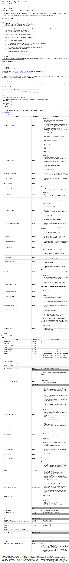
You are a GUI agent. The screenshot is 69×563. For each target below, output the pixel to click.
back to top (5, 333)
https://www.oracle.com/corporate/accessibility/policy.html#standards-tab (13, 557)
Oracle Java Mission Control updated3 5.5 (12, 78)
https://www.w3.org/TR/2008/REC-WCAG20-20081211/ (24, 91)
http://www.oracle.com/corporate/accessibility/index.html (14, 84)
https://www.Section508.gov (17, 93)
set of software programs (49, 227)
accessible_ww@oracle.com (16, 61)
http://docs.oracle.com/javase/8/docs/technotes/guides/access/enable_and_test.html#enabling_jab (17, 72)
